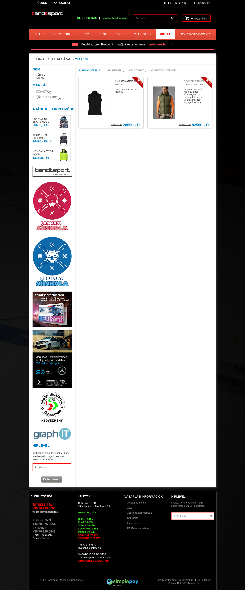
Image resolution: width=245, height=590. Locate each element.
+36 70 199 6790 (87, 17)
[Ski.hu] (47, 14)
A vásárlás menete (136, 502)
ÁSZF (130, 508)
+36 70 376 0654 (44, 524)
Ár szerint (114, 70)
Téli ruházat (60, 59)
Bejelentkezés (176, 3)
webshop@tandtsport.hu (45, 512)
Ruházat (39, 59)
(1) (49, 92)
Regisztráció (201, 3)
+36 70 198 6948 (44, 531)
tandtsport (53, 580)
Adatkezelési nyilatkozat (139, 513)
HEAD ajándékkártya (138, 528)
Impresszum (133, 523)
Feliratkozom (51, 479)
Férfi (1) (41, 75)
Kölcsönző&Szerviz (195, 34)
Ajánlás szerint (89, 70)
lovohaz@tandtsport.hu (90, 548)
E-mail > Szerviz (41, 538)
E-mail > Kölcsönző (43, 535)
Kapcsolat (132, 518)
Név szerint (136, 70)
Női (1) (40, 78)
